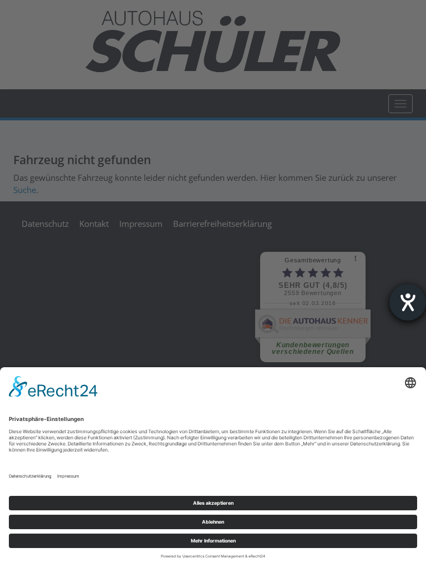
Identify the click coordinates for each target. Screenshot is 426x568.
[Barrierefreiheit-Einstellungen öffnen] (407, 302)
